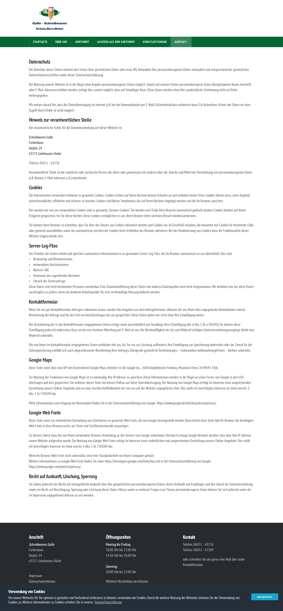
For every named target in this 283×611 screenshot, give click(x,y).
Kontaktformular (193, 564)
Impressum (35, 575)
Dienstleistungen (155, 42)
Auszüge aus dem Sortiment (116, 42)
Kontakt (180, 42)
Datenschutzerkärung (42, 581)
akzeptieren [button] (264, 596)
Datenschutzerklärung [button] (108, 602)
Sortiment (82, 42)
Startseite (40, 42)
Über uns (61, 42)
